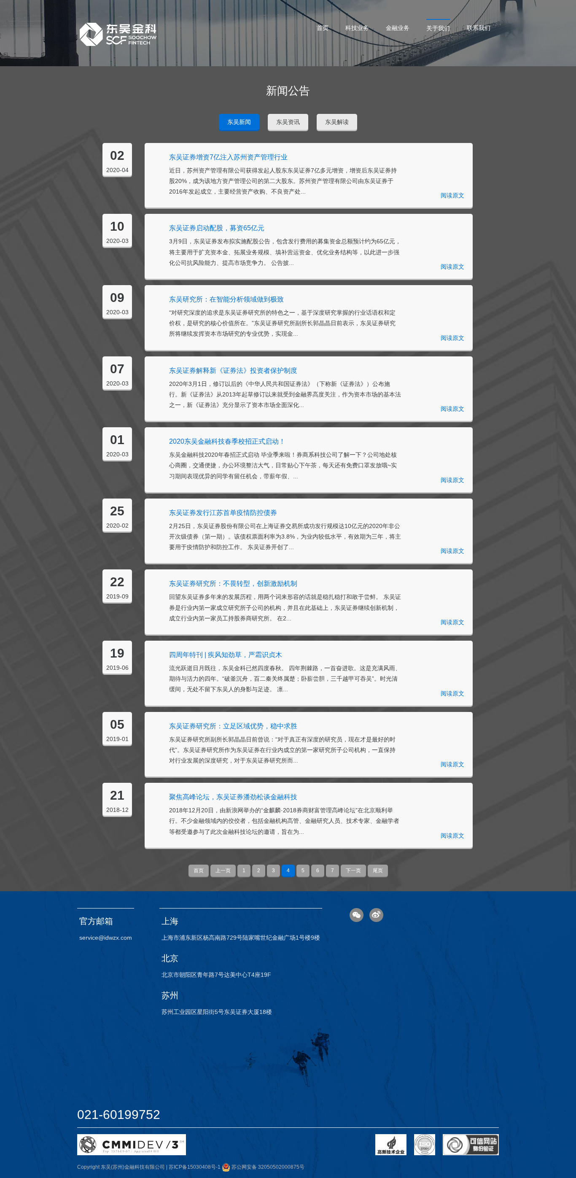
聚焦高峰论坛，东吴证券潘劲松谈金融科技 (233, 797)
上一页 (223, 870)
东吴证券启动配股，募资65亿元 (216, 228)
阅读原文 (452, 195)
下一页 (353, 870)
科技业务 (357, 27)
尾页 (378, 870)
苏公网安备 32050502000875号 (267, 1167)
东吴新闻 (239, 122)
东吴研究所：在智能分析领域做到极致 (226, 299)
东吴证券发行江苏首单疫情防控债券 (223, 512)
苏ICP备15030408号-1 (195, 1167)
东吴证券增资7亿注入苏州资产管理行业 (228, 157)
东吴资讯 (288, 122)
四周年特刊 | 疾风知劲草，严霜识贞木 (225, 654)
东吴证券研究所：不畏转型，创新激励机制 (233, 583)
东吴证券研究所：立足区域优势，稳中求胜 (233, 726)
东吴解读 (337, 122)
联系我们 (478, 27)
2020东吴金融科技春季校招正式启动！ (227, 441)
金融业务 (397, 27)
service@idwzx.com (105, 937)
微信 (356, 915)
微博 (376, 915)
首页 (322, 27)
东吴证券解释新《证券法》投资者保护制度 (233, 370)
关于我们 (438, 28)
